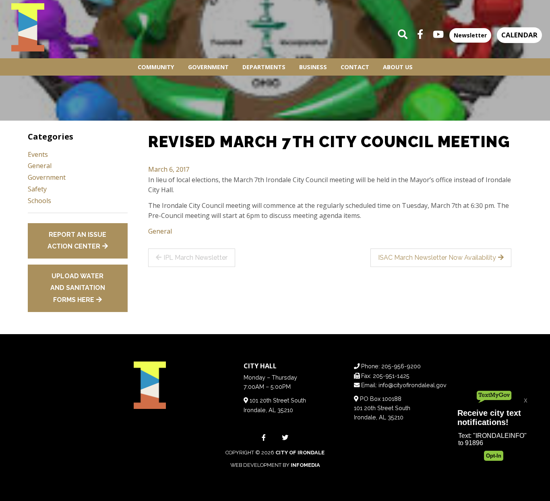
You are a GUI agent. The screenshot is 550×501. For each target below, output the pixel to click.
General (160, 231)
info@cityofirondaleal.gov (412, 385)
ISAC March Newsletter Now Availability (437, 257)
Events (38, 154)
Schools (39, 200)
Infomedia (305, 465)
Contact (355, 67)
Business (313, 67)
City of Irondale (300, 453)
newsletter (470, 35)
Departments (263, 67)
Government (208, 67)
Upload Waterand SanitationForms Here (77, 288)
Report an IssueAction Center (77, 240)
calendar (519, 34)
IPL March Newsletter (195, 257)
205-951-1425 (391, 375)
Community (156, 67)
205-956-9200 (401, 366)
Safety (37, 189)
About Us (398, 67)
